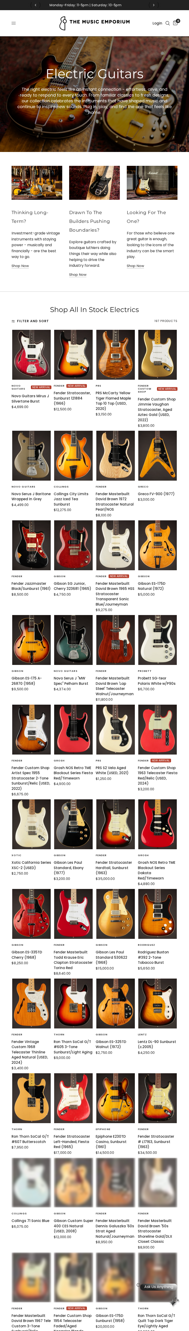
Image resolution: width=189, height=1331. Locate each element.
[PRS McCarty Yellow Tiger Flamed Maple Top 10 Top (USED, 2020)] (116, 355)
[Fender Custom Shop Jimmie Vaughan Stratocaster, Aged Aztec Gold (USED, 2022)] (158, 355)
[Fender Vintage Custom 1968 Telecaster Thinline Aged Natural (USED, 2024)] (31, 1003)
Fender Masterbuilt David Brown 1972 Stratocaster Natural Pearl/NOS (115, 501)
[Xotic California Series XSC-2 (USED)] (31, 824)
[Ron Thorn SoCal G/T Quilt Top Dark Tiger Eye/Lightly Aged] (158, 1277)
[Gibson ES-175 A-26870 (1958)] (31, 640)
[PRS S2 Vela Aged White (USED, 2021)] (116, 730)
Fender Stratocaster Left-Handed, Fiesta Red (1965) (72, 1141)
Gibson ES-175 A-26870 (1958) (27, 681)
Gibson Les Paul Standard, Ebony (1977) (69, 867)
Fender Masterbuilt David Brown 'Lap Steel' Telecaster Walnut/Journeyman (115, 686)
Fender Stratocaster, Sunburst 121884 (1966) (72, 398)
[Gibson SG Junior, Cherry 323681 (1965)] (74, 545)
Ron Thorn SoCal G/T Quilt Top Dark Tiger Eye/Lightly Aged (156, 1320)
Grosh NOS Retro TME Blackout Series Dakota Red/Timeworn (156, 870)
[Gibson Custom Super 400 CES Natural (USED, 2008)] (74, 1183)
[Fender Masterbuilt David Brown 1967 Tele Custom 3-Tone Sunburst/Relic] (31, 1277)
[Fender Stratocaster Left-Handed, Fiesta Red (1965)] (74, 1098)
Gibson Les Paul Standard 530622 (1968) (111, 957)
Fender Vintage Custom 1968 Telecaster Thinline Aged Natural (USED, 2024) (30, 1052)
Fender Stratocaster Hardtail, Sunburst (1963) (114, 867)
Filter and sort (33, 321)
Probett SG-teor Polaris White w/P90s (157, 681)
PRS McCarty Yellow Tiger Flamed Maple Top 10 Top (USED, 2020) (113, 401)
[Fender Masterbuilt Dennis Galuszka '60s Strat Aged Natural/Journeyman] (116, 1183)
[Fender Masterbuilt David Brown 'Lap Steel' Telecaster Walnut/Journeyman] (116, 640)
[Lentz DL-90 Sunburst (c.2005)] (158, 1003)
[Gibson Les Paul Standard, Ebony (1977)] (74, 824)
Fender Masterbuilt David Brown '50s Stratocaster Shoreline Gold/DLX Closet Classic (155, 1231)
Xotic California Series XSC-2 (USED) (31, 865)
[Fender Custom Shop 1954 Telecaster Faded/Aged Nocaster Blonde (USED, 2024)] (74, 1277)
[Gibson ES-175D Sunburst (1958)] (116, 1277)
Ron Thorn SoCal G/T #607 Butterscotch (30, 1139)
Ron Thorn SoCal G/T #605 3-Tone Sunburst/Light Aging (73, 1047)
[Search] (167, 23)
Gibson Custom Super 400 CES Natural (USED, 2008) (73, 1226)
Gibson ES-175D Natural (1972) (151, 586)
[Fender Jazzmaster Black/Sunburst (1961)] (31, 545)
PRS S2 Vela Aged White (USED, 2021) (112, 770)
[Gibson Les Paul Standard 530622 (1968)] (116, 914)
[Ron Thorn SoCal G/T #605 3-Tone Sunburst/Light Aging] (74, 1003)
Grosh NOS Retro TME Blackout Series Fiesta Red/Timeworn (73, 773)
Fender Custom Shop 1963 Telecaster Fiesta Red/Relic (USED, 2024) (157, 775)
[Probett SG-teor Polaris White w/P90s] (158, 640)
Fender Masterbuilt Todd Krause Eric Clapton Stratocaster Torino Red (73, 960)
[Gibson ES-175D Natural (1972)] (158, 545)
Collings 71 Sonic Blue (30, 1220)
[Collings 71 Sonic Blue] (31, 1183)
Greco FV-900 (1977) (156, 493)
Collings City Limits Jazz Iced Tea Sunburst (71, 499)
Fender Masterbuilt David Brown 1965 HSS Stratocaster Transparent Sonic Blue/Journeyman (115, 594)
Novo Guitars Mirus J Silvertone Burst (30, 399)
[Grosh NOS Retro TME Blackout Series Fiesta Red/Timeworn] (74, 730)
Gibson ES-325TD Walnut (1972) (111, 1044)
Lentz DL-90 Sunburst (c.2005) (157, 1044)
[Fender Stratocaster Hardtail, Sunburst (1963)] (116, 824)
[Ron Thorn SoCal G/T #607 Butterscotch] (31, 1098)
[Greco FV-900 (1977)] (158, 456)
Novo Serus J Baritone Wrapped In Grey (31, 496)
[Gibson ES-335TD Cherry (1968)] (31, 914)
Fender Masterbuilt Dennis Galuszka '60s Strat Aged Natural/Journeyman (115, 1228)
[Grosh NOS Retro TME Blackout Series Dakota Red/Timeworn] (158, 824)
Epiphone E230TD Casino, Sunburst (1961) (111, 1141)
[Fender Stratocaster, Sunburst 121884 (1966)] (74, 355)
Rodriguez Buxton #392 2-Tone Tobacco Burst (153, 957)
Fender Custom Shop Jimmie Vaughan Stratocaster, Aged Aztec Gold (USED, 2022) (157, 409)
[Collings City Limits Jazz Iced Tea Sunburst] (74, 456)
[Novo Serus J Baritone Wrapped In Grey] (31, 456)
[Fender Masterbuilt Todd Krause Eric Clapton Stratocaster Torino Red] (74, 914)
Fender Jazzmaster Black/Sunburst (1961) (31, 586)
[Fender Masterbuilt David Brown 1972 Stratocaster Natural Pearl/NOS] (116, 456)
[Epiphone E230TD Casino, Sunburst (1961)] (116, 1098)
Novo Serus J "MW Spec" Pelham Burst (71, 681)
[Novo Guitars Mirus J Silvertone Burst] (31, 355)
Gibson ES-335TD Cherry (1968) (27, 955)
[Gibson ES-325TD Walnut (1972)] (116, 1003)
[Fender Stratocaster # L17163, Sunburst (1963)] (158, 1098)
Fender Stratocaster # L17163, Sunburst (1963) (156, 1141)
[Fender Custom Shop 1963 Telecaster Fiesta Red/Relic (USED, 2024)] (158, 730)
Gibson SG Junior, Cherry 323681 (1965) (72, 586)
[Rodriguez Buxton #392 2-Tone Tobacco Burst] (158, 914)
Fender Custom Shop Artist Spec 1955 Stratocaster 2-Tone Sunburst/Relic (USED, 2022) (31, 778)
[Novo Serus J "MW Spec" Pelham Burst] (74, 640)
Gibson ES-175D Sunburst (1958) (110, 1318)
